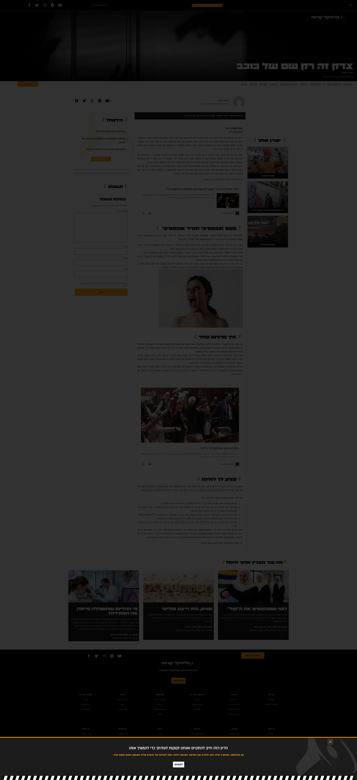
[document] (178, 390)
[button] (330, 742)
